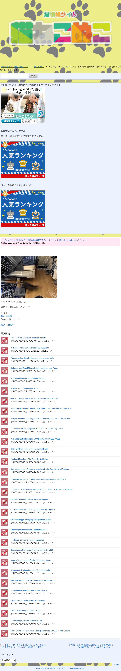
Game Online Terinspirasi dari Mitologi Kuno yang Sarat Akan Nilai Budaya (40, 631)
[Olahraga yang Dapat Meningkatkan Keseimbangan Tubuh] (4, 370)
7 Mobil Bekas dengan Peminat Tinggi (25, 611)
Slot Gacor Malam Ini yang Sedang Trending (28, 378)
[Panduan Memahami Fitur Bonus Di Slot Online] (4, 461)
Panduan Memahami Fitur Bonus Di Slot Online (29, 459)
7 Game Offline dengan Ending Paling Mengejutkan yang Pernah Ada (38, 479)
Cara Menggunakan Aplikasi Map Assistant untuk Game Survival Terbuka (39, 469)
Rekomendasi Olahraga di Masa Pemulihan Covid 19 (31, 550)
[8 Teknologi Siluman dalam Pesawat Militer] (4, 532)
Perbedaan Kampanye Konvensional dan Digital (29, 348)
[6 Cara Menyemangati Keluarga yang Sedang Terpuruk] (4, 512)
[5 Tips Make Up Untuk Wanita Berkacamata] (4, 603)
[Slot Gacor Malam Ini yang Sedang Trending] (4, 380)
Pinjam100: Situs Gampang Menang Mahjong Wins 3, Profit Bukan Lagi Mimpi (41, 489)
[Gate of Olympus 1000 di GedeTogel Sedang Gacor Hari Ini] (4, 401)
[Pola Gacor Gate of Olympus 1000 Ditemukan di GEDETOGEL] (4, 441)
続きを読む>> (8, 324)
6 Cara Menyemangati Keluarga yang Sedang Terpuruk (32, 510)
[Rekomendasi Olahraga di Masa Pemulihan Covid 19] (4, 552)
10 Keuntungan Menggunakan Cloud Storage (28, 590)
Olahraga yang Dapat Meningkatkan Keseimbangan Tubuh (34, 368)
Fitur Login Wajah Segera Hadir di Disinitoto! (28, 338)
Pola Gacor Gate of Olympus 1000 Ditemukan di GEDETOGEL (35, 439)
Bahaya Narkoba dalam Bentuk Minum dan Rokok (30, 560)
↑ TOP (116, 664)
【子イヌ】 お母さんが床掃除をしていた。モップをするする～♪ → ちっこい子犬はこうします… (24, 646)
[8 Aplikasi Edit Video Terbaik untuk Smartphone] (4, 502)
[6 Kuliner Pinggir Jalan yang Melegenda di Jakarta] (4, 522)
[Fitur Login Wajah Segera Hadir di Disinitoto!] (4, 340)
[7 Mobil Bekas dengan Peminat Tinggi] (4, 613)
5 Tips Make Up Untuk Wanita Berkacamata (27, 601)
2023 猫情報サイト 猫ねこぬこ (58, 668)
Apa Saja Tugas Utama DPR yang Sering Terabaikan (31, 580)
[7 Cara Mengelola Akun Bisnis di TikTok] (4, 623)
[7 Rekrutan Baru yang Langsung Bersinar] (4, 542)
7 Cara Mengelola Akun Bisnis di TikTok (26, 621)
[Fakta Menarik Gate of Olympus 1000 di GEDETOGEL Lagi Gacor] (4, 431)
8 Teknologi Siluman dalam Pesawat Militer (27, 530)
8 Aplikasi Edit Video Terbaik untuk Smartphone (29, 500)
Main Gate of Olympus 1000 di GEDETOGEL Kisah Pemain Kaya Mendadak (40, 408)
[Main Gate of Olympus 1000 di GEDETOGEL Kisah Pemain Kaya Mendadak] (4, 411)
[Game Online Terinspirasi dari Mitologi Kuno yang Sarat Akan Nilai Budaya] (4, 633)
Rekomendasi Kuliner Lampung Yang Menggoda (30, 570)
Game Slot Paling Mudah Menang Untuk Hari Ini (29, 449)
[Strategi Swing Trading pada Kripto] (4, 390)
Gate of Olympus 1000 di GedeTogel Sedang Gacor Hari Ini (34, 398)
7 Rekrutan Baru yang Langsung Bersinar (27, 540)
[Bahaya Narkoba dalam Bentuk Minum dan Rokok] (4, 562)
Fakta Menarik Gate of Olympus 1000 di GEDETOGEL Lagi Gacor (36, 429)
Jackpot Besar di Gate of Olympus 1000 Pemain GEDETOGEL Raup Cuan (40, 419)
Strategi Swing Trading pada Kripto (24, 388)
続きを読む (6, 316)
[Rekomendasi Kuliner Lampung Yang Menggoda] (4, 572)
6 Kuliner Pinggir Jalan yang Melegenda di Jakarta (30, 520)
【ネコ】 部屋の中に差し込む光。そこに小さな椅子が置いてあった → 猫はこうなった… (89, 646)
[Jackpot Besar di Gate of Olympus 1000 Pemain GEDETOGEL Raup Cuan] (4, 421)
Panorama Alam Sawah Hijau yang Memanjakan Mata (32, 358)
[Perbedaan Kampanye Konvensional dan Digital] (4, 350)
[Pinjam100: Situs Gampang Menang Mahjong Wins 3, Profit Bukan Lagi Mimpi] (4, 492)
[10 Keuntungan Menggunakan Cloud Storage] (4, 593)
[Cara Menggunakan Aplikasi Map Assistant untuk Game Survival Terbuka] (4, 471)
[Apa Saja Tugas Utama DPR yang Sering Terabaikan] (4, 582)
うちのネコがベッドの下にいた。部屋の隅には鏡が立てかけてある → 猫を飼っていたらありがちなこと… (43, 240)
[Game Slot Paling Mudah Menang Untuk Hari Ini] (4, 451)
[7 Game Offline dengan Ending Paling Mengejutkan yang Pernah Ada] (4, 481)
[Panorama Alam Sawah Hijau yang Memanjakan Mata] (4, 360)
